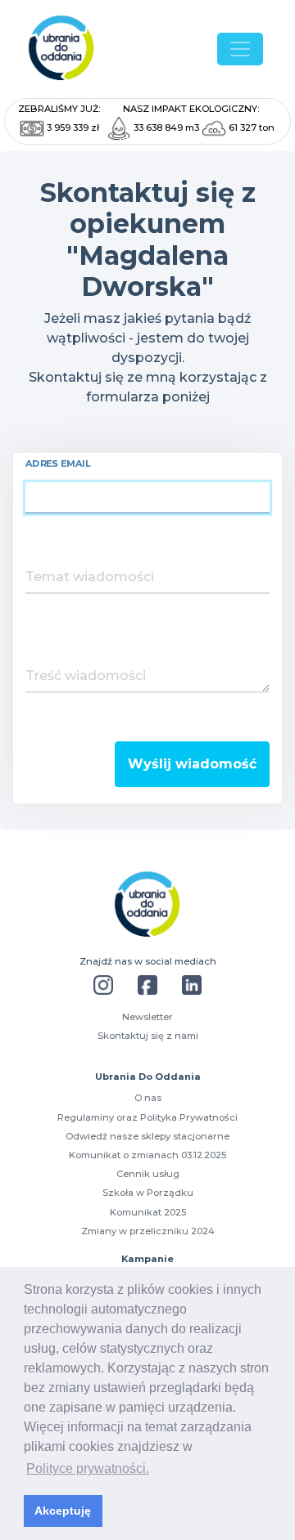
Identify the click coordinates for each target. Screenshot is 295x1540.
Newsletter (147, 1017)
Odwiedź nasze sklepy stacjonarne (147, 1136)
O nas (147, 1098)
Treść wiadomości (85, 675)
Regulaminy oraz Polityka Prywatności (147, 1117)
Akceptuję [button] (62, 1510)
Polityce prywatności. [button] (87, 1468)
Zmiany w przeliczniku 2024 (148, 1231)
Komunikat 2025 (148, 1212)
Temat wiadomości (89, 576)
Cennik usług (147, 1174)
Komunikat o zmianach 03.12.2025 (147, 1155)
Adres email (58, 464)
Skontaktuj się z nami (148, 1035)
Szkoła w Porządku (147, 1192)
